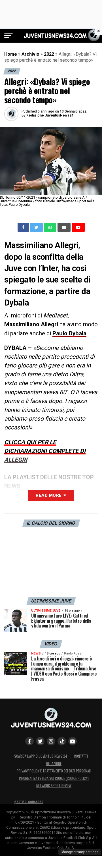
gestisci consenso (28, 801)
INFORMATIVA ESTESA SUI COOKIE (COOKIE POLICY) (54, 778)
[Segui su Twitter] (40, 741)
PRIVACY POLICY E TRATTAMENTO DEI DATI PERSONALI (54, 771)
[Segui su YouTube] (72, 741)
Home (10, 54)
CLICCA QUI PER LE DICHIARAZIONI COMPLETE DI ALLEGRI (45, 451)
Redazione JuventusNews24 (49, 115)
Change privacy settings (80, 852)
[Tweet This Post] (37, 227)
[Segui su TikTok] (62, 741)
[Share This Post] (51, 227)
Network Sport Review (53, 785)
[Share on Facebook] (24, 227)
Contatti (81, 756)
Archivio (30, 54)
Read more (48, 495)
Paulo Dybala (69, 333)
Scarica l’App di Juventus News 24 (40, 756)
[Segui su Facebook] (29, 741)
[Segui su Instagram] (51, 741)
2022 (49, 54)
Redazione (53, 763)
